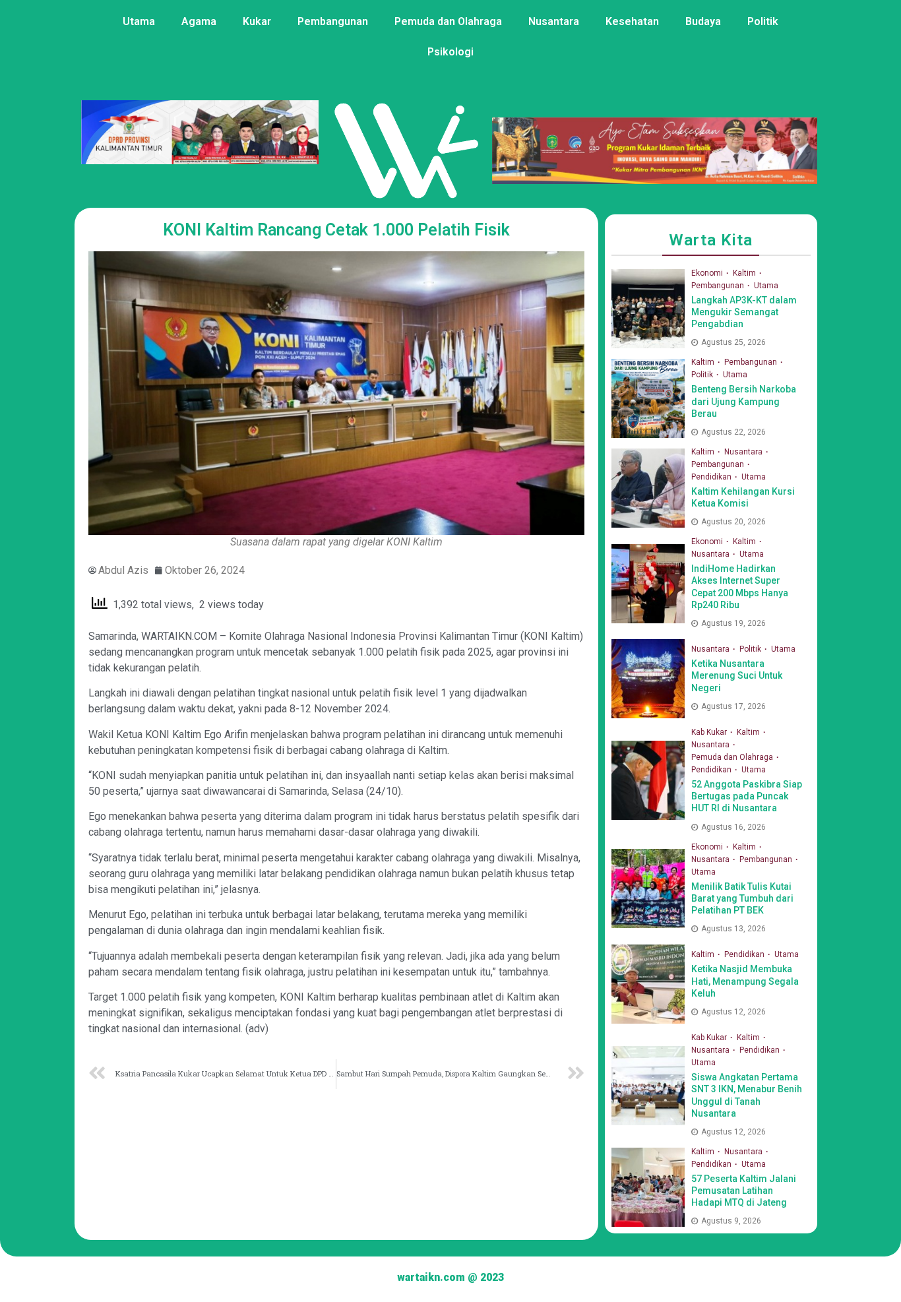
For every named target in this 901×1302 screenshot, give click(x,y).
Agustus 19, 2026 (733, 623)
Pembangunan (332, 21)
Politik (762, 21)
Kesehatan (632, 21)
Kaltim (745, 273)
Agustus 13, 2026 (733, 928)
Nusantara (553, 21)
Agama (198, 21)
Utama (139, 21)
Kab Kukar (710, 732)
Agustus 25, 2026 (733, 342)
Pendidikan (712, 477)
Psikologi (450, 52)
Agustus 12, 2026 (733, 1011)
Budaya (703, 21)
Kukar (257, 21)
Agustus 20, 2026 (733, 521)
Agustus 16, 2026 (733, 827)
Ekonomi (708, 273)
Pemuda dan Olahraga (448, 21)
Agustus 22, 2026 (733, 432)
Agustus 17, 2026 (733, 706)
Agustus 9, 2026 (731, 1220)
